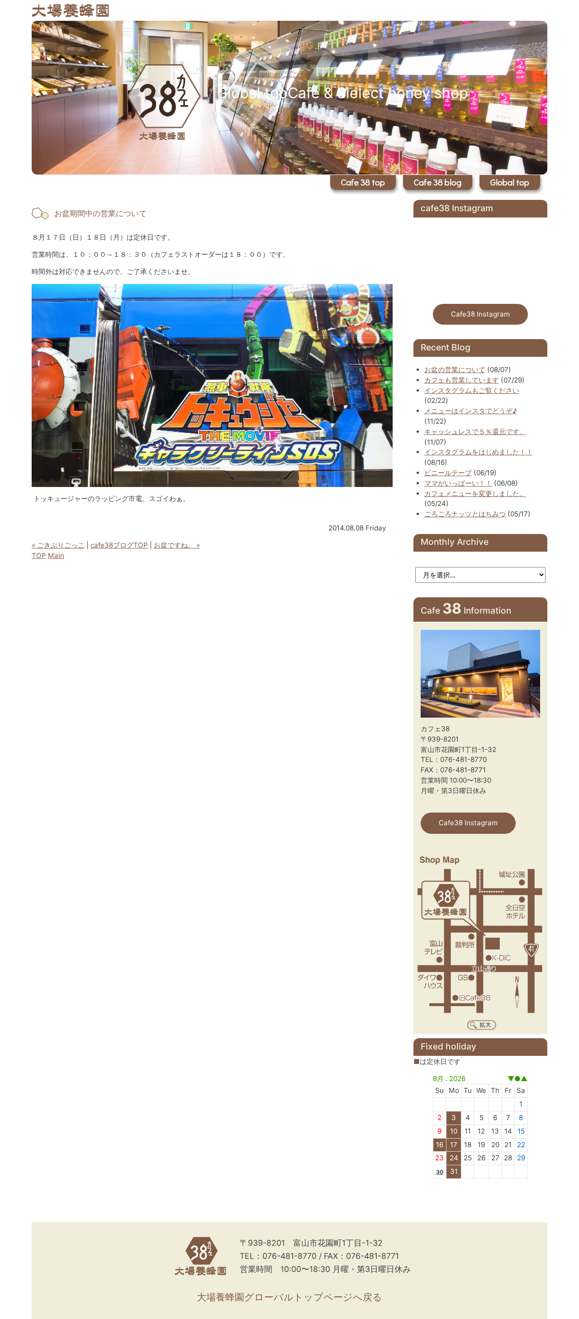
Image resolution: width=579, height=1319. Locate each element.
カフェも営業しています (461, 380)
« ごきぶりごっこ (58, 545)
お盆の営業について (454, 369)
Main (56, 555)
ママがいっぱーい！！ (458, 483)
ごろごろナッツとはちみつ (465, 514)
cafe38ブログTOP (119, 545)
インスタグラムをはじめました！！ (478, 452)
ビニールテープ (448, 472)
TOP (39, 555)
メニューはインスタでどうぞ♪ (470, 411)
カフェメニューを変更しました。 (475, 493)
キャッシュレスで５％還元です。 (475, 431)
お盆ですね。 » (177, 545)
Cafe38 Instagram (480, 314)
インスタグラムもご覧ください (471, 390)
